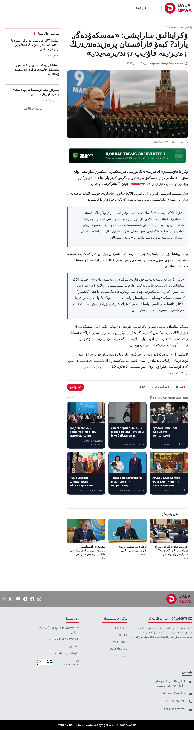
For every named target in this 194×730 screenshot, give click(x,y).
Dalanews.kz (139, 184)
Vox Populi (120, 641)
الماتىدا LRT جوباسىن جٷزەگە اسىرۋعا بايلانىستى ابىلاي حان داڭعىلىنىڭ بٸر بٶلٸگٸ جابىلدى (35, 44)
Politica (171, 27)
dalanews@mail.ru (173, 693)
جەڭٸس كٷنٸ (160, 386)
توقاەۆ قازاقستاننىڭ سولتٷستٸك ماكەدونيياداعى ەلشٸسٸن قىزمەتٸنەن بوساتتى (87, 550)
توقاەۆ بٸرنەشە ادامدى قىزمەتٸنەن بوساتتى (132, 548)
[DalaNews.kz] (179, 599)
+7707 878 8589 (175, 709)
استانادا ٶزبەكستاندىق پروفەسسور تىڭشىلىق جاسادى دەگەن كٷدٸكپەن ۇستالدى (36, 69)
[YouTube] (18, 599)
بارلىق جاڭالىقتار (32, 108)
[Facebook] (32, 599)
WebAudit (65, 725)
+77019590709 (175, 701)
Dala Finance (118, 648)
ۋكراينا (179, 386)
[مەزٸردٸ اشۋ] (158, 8)
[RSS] (4, 599)
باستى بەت (185, 27)
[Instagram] (11, 599)
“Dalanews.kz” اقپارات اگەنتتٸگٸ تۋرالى (58, 630)
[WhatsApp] (39, 599)
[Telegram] (25, 599)
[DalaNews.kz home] (178, 8)
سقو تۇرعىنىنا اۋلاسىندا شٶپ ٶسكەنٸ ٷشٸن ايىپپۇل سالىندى (35, 92)
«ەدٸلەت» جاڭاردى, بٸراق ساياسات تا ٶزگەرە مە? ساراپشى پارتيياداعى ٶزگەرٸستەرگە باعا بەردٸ (171, 550)
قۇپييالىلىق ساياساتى (66, 653)
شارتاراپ (121, 655)
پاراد (141, 386)
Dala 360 (121, 628)
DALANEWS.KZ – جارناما (63, 639)
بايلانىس (74, 646)
